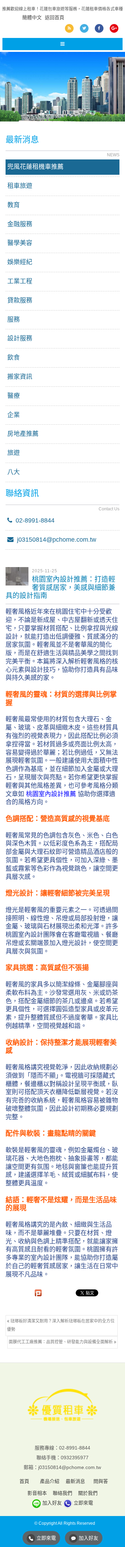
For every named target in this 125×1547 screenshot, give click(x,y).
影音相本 (37, 1493)
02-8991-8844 (33, 520)
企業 (13, 414)
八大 (13, 472)
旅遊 (13, 452)
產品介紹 (49, 1481)
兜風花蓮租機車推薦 (35, 166)
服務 (13, 319)
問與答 (100, 1481)
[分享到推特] (84, 28)
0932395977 (75, 1457)
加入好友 (52, 1503)
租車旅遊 (19, 185)
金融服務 (19, 224)
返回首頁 (54, 17)
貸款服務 (19, 300)
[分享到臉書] (99, 28)
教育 (13, 205)
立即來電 (83, 1503)
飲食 (13, 357)
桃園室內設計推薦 (51, 794)
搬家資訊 (19, 376)
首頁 (24, 1481)
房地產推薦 (23, 433)
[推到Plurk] (38, 1292)
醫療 (13, 395)
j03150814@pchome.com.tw (55, 539)
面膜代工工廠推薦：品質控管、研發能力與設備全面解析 (61, 1342)
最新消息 (75, 1481)
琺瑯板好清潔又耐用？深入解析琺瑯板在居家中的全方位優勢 (61, 1325)
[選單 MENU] (62, 44)
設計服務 (19, 338)
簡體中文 (32, 17)
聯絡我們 (62, 1493)
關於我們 (88, 1493)
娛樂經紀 (19, 262)
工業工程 (19, 281)
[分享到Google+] (114, 28)
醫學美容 (19, 242)
